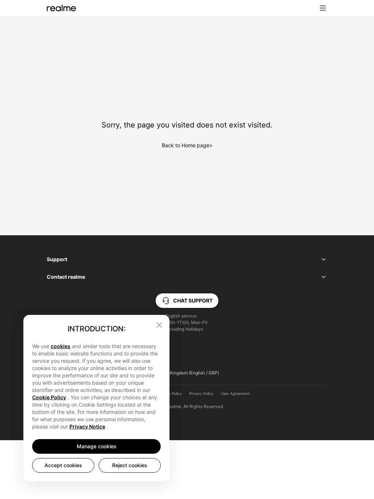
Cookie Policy (170, 393)
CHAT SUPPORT (193, 300)
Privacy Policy (201, 393)
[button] (322, 8)
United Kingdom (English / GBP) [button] (187, 373)
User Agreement (235, 393)
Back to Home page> (187, 145)
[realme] (61, 8)
